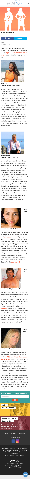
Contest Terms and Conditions (19, 448)
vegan (8, 53)
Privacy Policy (5, 448)
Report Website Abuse (11, 451)
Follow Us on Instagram (17, 441)
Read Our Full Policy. (19, 455)
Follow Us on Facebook (13, 441)
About (6, 433)
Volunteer (22, 433)
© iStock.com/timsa (16, 470)
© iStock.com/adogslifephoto (18, 469)
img (3, 42)
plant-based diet (16, 262)
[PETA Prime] (15, 2)
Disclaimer (21, 451)
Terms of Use (23, 450)
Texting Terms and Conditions (10, 450)
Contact (13, 433)
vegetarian (7, 237)
